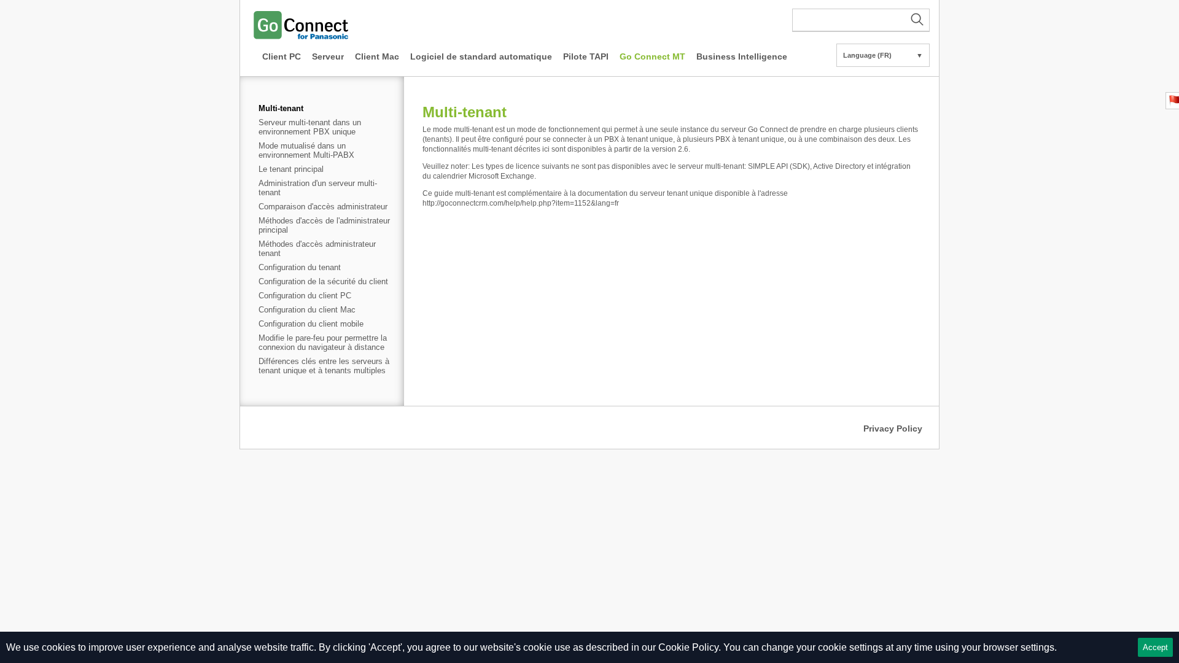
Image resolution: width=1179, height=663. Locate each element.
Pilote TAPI (586, 56)
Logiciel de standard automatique (481, 56)
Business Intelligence (741, 56)
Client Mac (377, 56)
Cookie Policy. (689, 647)
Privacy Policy (892, 428)
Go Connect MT (652, 56)
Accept (1155, 647)
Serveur (328, 56)
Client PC (281, 56)
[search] (861, 20)
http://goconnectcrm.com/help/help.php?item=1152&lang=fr (520, 203)
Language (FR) (883, 55)
